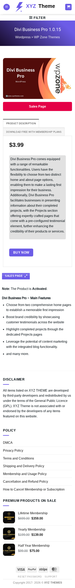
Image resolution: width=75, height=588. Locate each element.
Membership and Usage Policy (25, 474)
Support (51, 576)
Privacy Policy (13, 450)
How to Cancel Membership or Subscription (34, 489)
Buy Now (21, 252)
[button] (6, 7)
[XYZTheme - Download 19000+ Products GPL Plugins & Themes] (37, 6)
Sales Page (37, 106)
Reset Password (30, 576)
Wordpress (23, 37)
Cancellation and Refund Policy (25, 481)
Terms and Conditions (18, 458)
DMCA (8, 442)
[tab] (21, 123)
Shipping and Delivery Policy (23, 466)
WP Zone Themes (47, 37)
